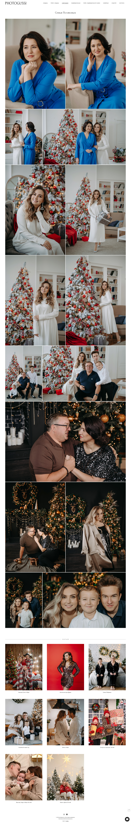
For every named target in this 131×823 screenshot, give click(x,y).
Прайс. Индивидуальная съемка (91, 3)
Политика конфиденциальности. (66, 818)
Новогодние (65, 3)
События (114, 3)
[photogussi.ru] (15, 3)
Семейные (106, 3)
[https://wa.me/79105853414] (64, 814)
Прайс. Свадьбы (55, 3)
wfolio (67, 821)
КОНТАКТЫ (121, 3)
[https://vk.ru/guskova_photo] (67, 814)
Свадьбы (45, 3)
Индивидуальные (75, 3)
